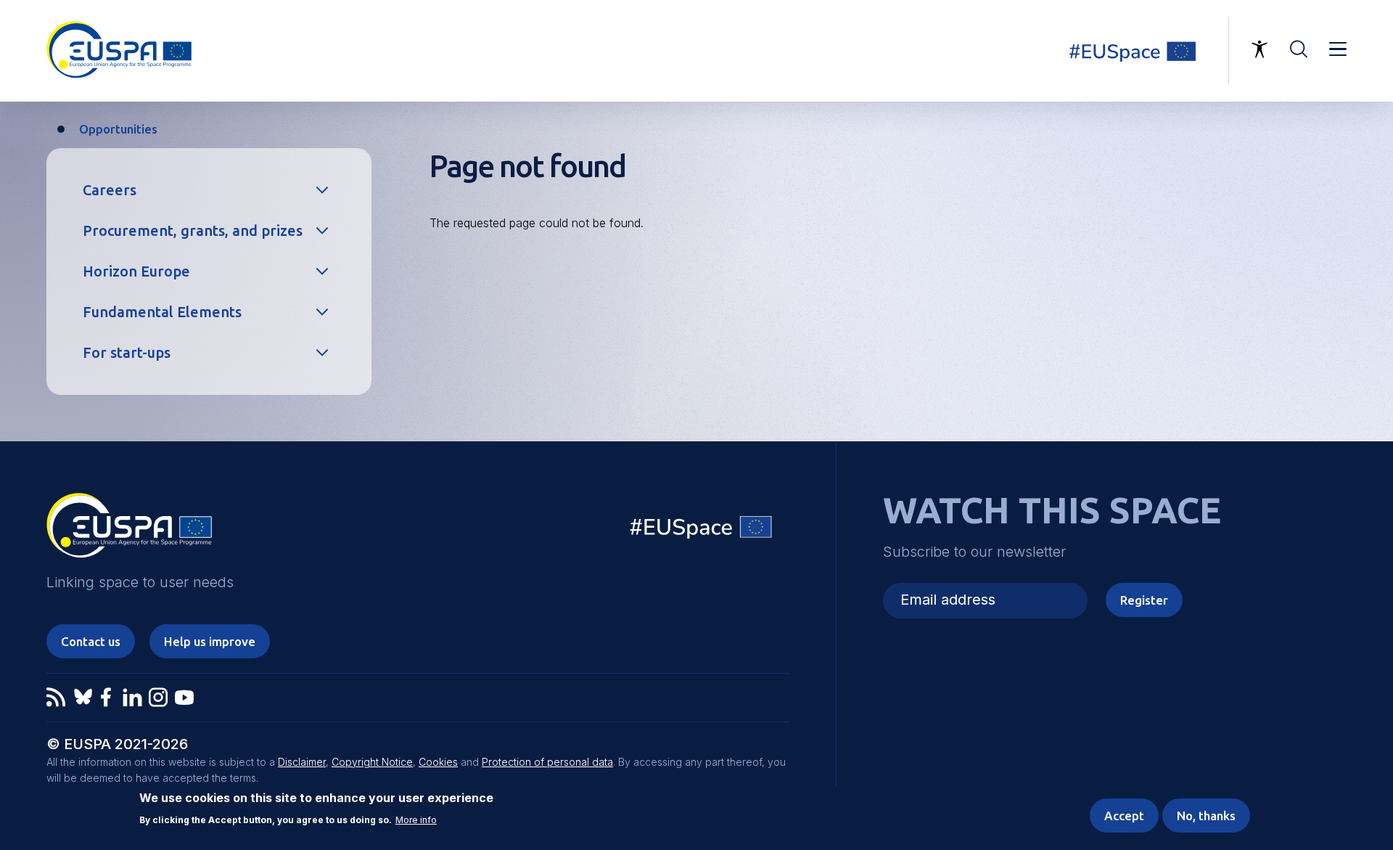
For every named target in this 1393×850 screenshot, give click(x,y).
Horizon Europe (136, 271)
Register (1144, 600)
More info (416, 820)
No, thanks (1206, 815)
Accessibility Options (1259, 49)
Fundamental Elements (162, 311)
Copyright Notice (372, 762)
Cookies (438, 762)
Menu (1338, 49)
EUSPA (129, 530)
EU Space (701, 530)
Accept (1124, 815)
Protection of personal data (547, 762)
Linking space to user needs (1142, 50)
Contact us (90, 641)
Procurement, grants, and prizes (193, 230)
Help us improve (209, 641)
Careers (109, 189)
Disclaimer (302, 762)
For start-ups (126, 352)
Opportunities (118, 129)
